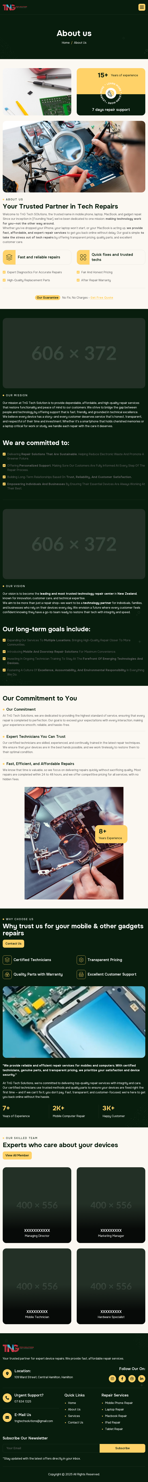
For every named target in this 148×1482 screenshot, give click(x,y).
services (74, 1416)
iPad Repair (112, 1422)
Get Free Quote (101, 298)
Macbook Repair (116, 1416)
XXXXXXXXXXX (37, 1230)
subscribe (122, 1448)
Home (72, 1403)
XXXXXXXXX (111, 1230)
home (66, 43)
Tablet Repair (114, 1429)
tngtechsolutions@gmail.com (33, 1421)
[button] (141, 7)
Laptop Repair (114, 1409)
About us (74, 1409)
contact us (13, 943)
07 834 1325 (22, 1401)
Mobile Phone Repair (119, 1403)
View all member (17, 1155)
